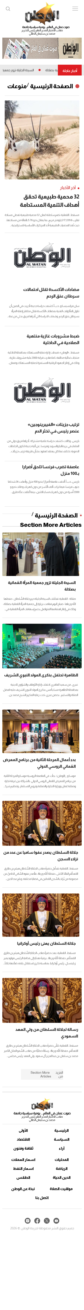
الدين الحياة (62, 1177)
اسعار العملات (23, 1160)
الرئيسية (61, 1130)
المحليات (62, 1160)
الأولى (23, 1130)
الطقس (23, 1177)
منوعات (17, 86)
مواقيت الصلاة (61, 1189)
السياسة (62, 1139)
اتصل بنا (42, 1198)
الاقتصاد (23, 1139)
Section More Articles (51, 524)
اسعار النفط (23, 1169)
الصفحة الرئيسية (51, 86)
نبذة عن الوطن (23, 1189)
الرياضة (62, 1169)
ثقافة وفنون (23, 1148)
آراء (62, 1148)
